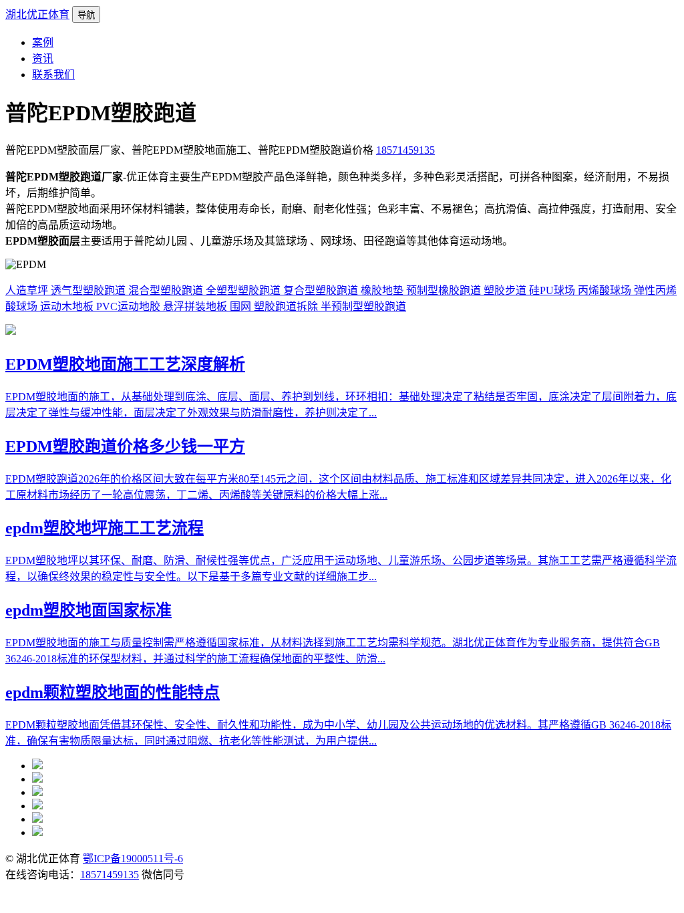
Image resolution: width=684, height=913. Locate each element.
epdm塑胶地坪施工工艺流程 (104, 528)
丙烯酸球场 (606, 290)
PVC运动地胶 (129, 306)
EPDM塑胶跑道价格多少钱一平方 (125, 446)
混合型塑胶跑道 (167, 290)
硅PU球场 (553, 290)
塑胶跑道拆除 (287, 306)
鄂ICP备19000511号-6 (133, 858)
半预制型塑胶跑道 (363, 306)
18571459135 (405, 150)
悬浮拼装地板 (196, 306)
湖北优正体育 (37, 14)
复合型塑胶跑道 (322, 290)
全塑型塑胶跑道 (244, 290)
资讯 (42, 58)
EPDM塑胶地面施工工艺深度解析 (125, 364)
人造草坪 (28, 290)
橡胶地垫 (383, 290)
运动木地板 (68, 306)
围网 (242, 306)
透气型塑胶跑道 (89, 290)
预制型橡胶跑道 (445, 290)
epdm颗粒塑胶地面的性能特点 (112, 692)
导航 (86, 15)
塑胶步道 (506, 290)
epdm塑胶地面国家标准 (88, 610)
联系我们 (53, 74)
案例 (42, 42)
